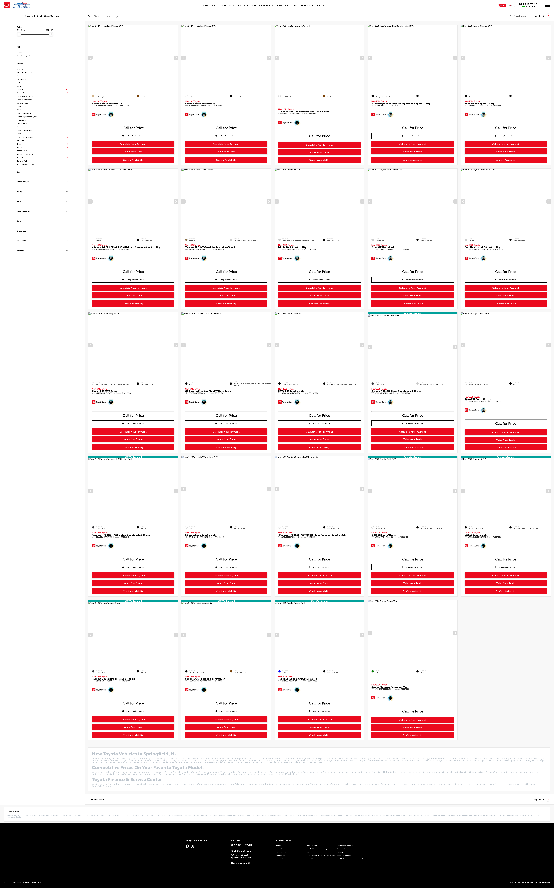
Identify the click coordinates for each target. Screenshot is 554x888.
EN (504, 5)
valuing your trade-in (152, 784)
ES (512, 5)
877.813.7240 (528, 4)
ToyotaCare (194, 762)
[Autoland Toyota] (21, 5)
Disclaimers (239, 862)
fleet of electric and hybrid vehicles (236, 758)
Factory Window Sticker (135, 136)
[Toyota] (7, 5)
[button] (175, 57)
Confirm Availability (133, 159)
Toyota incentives (245, 772)
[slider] (19, 34)
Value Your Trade (133, 151)
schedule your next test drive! (308, 762)
